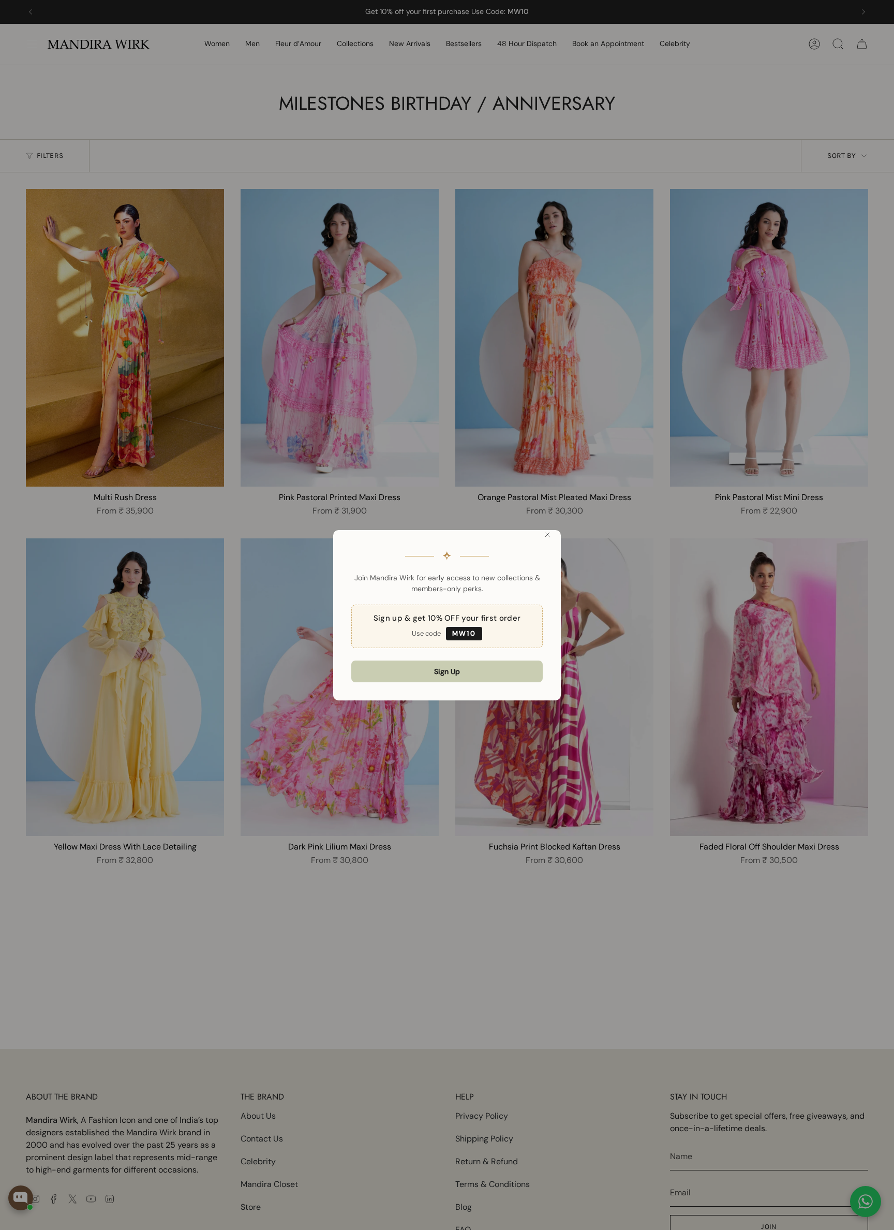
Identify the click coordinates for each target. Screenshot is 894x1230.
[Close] (547, 534)
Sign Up (447, 671)
